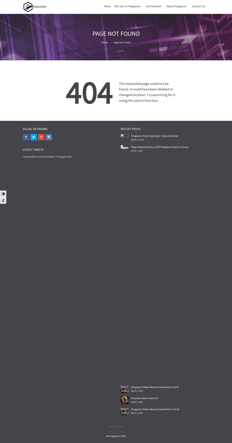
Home (104, 42)
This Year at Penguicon (127, 6)
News (107, 6)
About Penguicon (176, 6)
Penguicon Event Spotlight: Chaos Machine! (154, 135)
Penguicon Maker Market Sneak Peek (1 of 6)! (155, 409)
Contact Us (198, 6)
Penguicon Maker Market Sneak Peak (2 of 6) (155, 387)
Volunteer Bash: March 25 (144, 398)
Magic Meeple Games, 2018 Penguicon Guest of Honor (160, 147)
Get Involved (153, 6)
